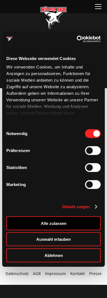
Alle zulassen (53, 223)
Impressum (55, 273)
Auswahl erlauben (53, 239)
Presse (95, 273)
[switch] (93, 150)
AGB (37, 273)
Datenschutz (17, 273)
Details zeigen (75, 206)
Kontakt (77, 273)
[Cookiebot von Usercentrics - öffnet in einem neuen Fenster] (77, 39)
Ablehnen (53, 255)
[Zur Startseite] (53, 17)
